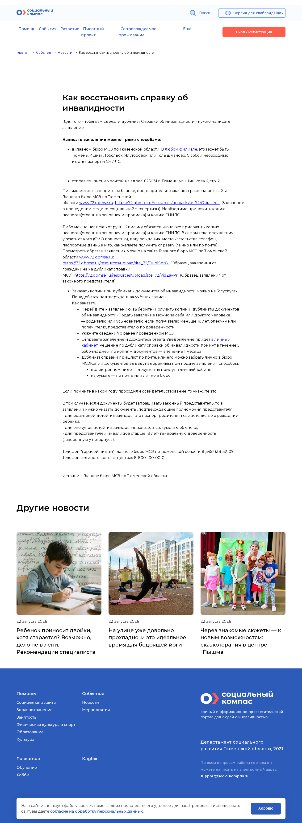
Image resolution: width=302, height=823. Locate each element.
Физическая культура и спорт (46, 724)
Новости (90, 702)
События (48, 29)
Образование (30, 732)
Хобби (23, 775)
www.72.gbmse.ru (96, 203)
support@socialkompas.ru (225, 776)
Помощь (26, 29)
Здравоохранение (35, 710)
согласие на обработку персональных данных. (97, 811)
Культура (25, 739)
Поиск (204, 13)
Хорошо (265, 808)
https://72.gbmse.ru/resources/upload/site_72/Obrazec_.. (167, 203)
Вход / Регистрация (254, 32)
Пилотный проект (92, 32)
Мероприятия (96, 710)
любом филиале (181, 149)
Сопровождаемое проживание (137, 32)
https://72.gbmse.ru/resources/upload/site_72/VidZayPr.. (126, 275)
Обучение (27, 767)
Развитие (69, 29)
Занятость (26, 717)
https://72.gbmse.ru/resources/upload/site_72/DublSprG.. (116, 263)
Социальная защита (36, 702)
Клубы (89, 758)
